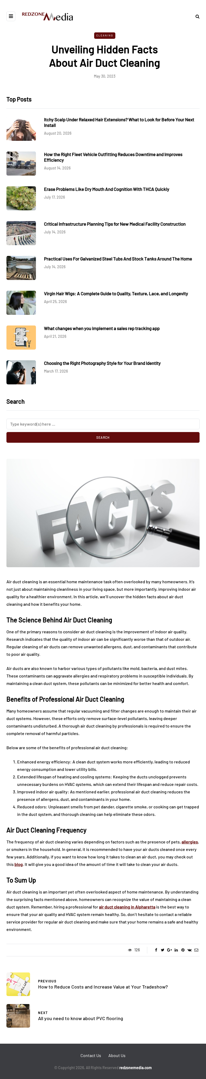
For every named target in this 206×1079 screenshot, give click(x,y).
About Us (117, 1055)
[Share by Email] (196, 950)
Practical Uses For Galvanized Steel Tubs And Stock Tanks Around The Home (118, 258)
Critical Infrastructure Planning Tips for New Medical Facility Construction (115, 223)
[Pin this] (182, 950)
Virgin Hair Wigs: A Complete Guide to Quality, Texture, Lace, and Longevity (116, 293)
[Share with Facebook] (156, 950)
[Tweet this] (162, 950)
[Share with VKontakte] (189, 950)
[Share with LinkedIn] (176, 950)
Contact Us (90, 1055)
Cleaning (104, 35)
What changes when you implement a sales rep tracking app (102, 328)
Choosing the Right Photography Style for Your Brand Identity (102, 363)
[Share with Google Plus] (169, 950)
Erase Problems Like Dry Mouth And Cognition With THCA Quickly (106, 189)
